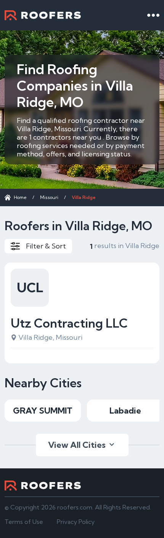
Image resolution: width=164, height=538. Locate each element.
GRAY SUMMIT (42, 410)
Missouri (49, 197)
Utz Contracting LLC (69, 323)
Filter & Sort (46, 246)
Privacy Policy (76, 521)
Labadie (125, 410)
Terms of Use (24, 521)
